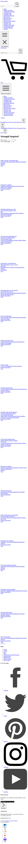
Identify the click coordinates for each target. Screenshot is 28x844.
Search (2, 53)
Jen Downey (4, 47)
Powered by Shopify (13, 820)
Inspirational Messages (9, 15)
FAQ (5, 652)
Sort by (2, 141)
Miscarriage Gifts (8, 18)
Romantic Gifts (7, 22)
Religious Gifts (7, 19)
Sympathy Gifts (7, 23)
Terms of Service (8, 659)
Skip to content (4, 1)
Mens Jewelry (7, 17)
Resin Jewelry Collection (9, 21)
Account (6, 29)
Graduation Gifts (7, 14)
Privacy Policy (7, 660)
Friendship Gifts (7, 13)
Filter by (3, 140)
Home (5, 9)
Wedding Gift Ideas (8, 27)
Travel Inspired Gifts (8, 26)
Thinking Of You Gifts (9, 25)
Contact (5, 650)
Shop (5, 653)
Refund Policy (7, 657)
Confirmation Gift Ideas (9, 11)
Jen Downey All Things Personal (11, 655)
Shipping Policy (7, 656)
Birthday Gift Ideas (8, 10)
